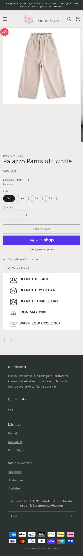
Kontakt (13, 433)
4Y (23, 198)
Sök (10, 410)
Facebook (15, 471)
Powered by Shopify (50, 548)
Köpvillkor (15, 442)
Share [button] (11, 339)
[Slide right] (50, 147)
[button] (5, 19)
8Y (51, 198)
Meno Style (36, 548)
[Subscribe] (70, 516)
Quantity (8, 207)
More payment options (42, 249)
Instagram (15, 480)
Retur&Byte (16, 450)
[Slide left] (32, 147)
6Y (36, 198)
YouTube (14, 488)
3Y (9, 198)
